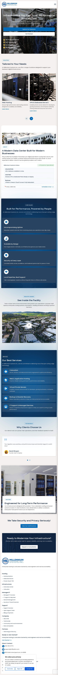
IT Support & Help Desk (9, 597)
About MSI (6, 618)
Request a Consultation (29, 547)
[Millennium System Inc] (9, 4)
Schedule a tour (47, 187)
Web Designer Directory (10, 631)
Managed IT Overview (9, 595)
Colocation (6, 589)
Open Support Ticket (9, 610)
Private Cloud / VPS (9, 581)
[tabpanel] (29, 445)
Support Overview (8, 608)
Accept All (29, 669)
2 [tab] (29, 460)
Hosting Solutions (8, 576)
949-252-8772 (9, 646)
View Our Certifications (29, 526)
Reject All (19, 669)
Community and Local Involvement (13, 623)
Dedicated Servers (8, 578)
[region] (19, 663)
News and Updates (8, 626)
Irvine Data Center (8, 587)
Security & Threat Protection (11, 602)
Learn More (5, 109)
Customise (10, 669)
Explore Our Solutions (29, 29)
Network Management (9, 600)
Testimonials (7, 621)
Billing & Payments (8, 613)
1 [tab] (27, 460)
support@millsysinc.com (12, 649)
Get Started (29, 34)
